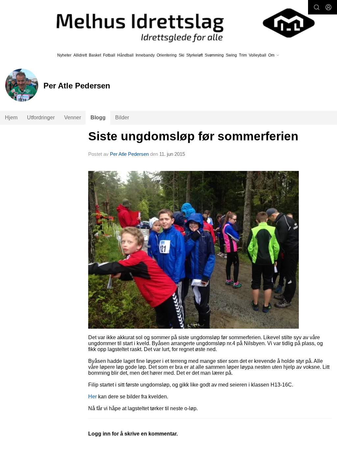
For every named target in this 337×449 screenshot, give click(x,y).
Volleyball (257, 55)
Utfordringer (41, 117)
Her (92, 396)
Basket (95, 55)
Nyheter (64, 55)
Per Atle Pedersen (129, 154)
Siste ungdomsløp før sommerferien (193, 136)
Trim (243, 55)
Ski (181, 55)
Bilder (122, 117)
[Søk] (317, 7)
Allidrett (80, 55)
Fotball (109, 55)
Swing (231, 55)
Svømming (214, 55)
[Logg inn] (328, 7)
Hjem (11, 117)
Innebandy (145, 55)
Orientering (167, 55)
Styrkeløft (194, 55)
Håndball (125, 55)
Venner (72, 117)
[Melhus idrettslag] (178, 23)
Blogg (98, 117)
